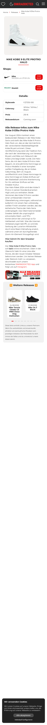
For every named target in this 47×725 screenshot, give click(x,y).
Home (5, 12)
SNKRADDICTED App (25, 264)
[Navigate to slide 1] (12, 321)
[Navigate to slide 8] (34, 321)
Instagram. (22, 267)
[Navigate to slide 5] (25, 321)
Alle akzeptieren (23, 715)
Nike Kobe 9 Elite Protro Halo (30, 12)
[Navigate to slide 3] (18, 321)
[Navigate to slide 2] (15, 321)
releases (14, 12)
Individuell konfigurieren (23, 720)
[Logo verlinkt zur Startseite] (23, 4)
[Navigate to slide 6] (28, 321)
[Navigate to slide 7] (31, 321)
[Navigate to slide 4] (22, 321)
